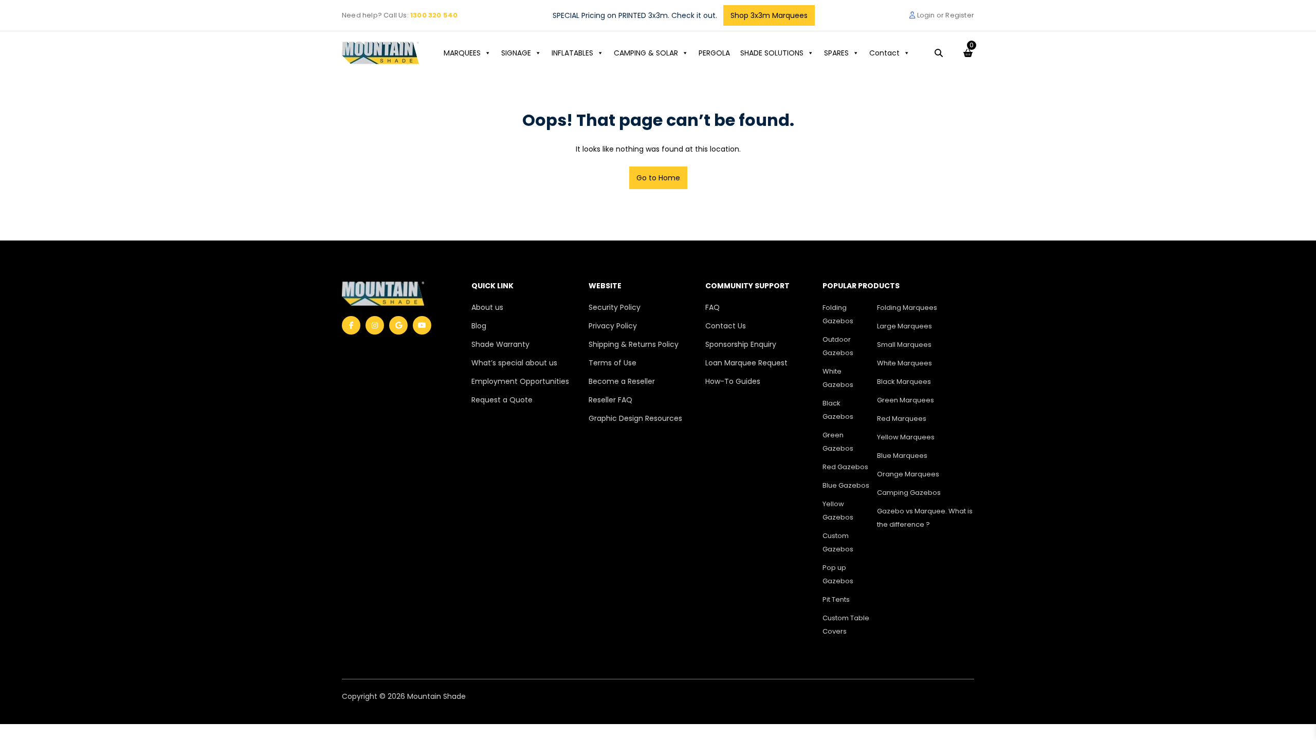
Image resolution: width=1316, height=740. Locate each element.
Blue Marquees (902, 455)
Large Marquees (904, 326)
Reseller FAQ (610, 400)
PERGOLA (714, 53)
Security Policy (615, 307)
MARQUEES (462, 53)
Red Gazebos (845, 467)
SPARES (836, 53)
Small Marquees (904, 344)
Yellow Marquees (906, 437)
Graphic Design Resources (635, 418)
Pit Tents (836, 599)
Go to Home (658, 178)
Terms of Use (612, 363)
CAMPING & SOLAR (646, 53)
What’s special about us (514, 363)
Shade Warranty (500, 344)
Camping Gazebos (909, 492)
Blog (478, 326)
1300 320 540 (434, 15)
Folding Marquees (907, 307)
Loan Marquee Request (746, 363)
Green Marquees (905, 400)
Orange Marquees (908, 474)
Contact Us (725, 326)
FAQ (712, 307)
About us (487, 307)
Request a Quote (502, 400)
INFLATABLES (572, 53)
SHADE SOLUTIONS (771, 53)
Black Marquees (904, 381)
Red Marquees (901, 418)
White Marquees (904, 363)
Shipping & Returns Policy (634, 344)
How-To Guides (732, 381)
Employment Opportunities (520, 381)
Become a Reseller (622, 381)
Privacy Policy (613, 326)
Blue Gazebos (845, 485)
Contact (884, 53)
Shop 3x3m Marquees (769, 15)
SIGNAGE (516, 53)
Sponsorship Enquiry (740, 344)
